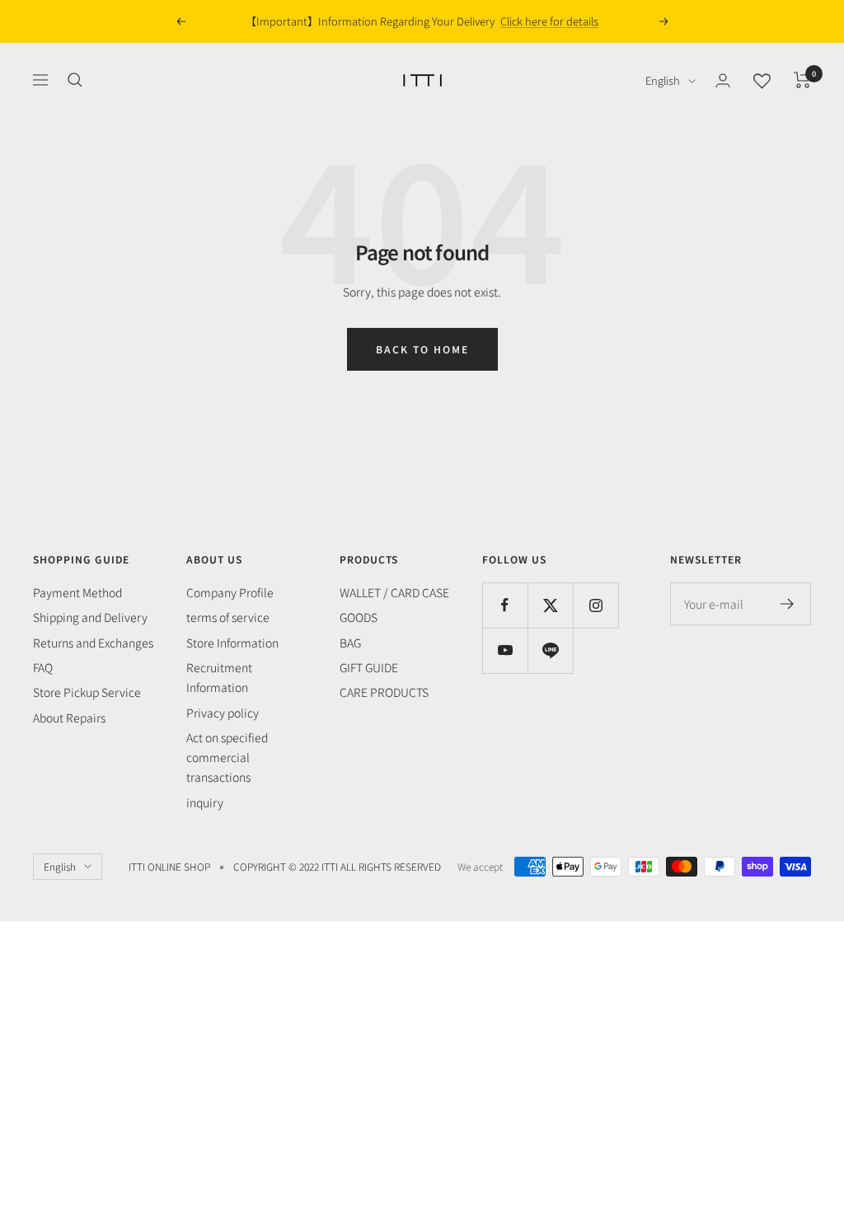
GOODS (358, 617)
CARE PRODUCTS (384, 692)
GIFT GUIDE (369, 667)
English (662, 80)
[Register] (788, 604)
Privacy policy (222, 712)
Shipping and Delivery (90, 617)
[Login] (722, 80)
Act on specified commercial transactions (227, 757)
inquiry (204, 802)
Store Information (232, 642)
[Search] (75, 79)
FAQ (43, 667)
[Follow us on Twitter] (550, 605)
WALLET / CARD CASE (394, 592)
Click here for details (549, 21)
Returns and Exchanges (93, 642)
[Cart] (802, 80)
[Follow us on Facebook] (505, 605)
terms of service (228, 617)
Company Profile (230, 592)
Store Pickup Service (87, 692)
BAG (350, 642)
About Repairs (69, 717)
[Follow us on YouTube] (505, 650)
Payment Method (77, 592)
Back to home (422, 349)
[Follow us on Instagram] (595, 605)
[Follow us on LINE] (550, 650)
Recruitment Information (219, 677)
